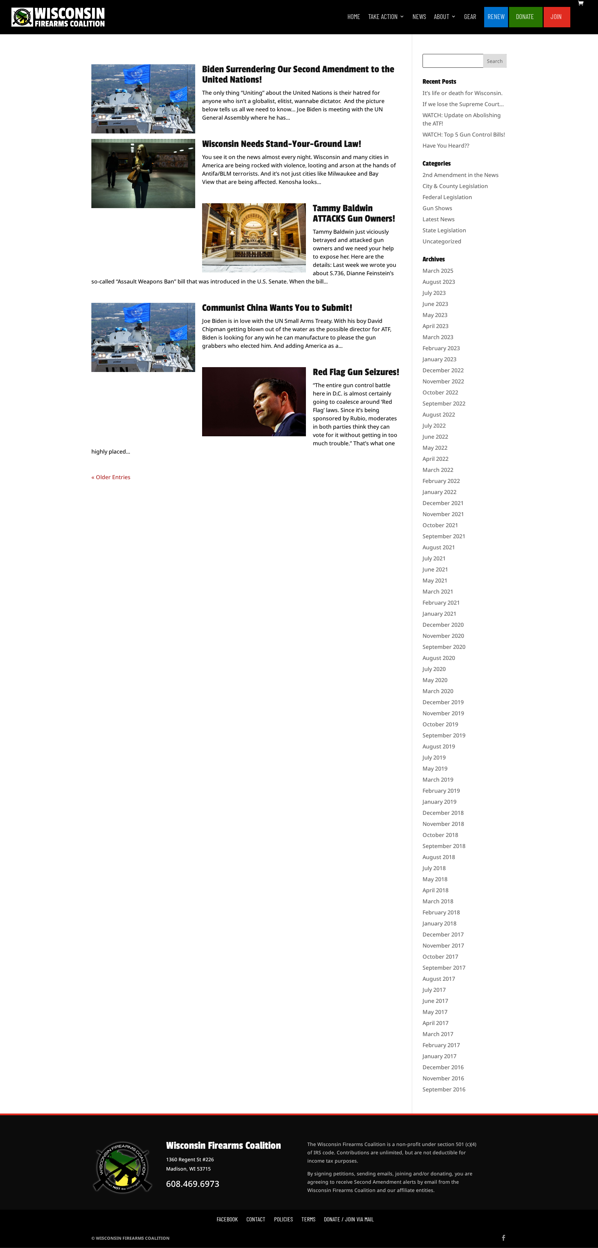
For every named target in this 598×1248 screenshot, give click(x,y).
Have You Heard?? (446, 145)
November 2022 (443, 381)
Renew (496, 17)
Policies (283, 1219)
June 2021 (435, 569)
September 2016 (444, 1089)
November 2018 (443, 824)
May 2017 (435, 1012)
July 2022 (434, 425)
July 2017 (434, 990)
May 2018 (435, 879)
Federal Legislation (447, 197)
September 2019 (444, 735)
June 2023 (435, 304)
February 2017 (441, 1045)
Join (556, 17)
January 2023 (439, 359)
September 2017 (444, 967)
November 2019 (443, 713)
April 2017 (435, 1023)
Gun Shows (437, 208)
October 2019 (440, 724)
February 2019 (441, 790)
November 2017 (443, 945)
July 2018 (434, 868)
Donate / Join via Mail (349, 1219)
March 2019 (438, 779)
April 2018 (435, 890)
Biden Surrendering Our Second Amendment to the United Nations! (298, 74)
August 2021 (439, 547)
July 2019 (434, 757)
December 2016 (443, 1067)
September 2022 (444, 403)
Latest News (439, 219)
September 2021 (444, 536)
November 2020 (443, 636)
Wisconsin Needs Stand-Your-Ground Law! (281, 144)
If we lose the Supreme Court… (463, 104)
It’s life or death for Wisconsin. (462, 93)
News (419, 17)
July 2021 (434, 558)
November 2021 (443, 514)
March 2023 (438, 337)
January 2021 (439, 613)
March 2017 (438, 1034)
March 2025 (438, 270)
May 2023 (435, 315)
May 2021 (435, 580)
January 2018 (439, 923)
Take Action (383, 17)
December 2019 (443, 702)
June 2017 (435, 1001)
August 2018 (439, 857)
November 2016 (443, 1078)
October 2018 (440, 835)
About (441, 17)
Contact (255, 1219)
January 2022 (439, 492)
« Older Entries (110, 477)
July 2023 (434, 293)
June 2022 (435, 436)
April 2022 (435, 459)
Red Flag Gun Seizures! (356, 372)
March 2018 (438, 901)
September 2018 (444, 846)
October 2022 (440, 392)
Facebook (227, 1219)
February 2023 (441, 348)
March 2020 (438, 691)
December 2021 (443, 503)
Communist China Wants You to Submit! (277, 308)
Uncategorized (442, 241)
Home (353, 17)
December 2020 (443, 624)
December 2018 (443, 813)
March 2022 (438, 470)
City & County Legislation (455, 186)
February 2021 (441, 602)
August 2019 (439, 746)
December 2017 (443, 934)
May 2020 (435, 680)
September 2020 (444, 647)
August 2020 (439, 658)
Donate (525, 17)
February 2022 (441, 481)
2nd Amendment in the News (461, 175)
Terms (308, 1219)
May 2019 (435, 768)
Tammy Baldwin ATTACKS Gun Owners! (354, 213)
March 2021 (438, 591)
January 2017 (439, 1056)
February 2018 (441, 912)
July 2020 (434, 669)
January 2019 (439, 801)
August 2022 (439, 414)
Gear (470, 17)
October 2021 (440, 525)
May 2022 (435, 447)
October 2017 (440, 956)
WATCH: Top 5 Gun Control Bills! (464, 134)
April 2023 (435, 326)
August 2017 (439, 978)
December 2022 (443, 370)
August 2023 (439, 282)
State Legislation (444, 230)
